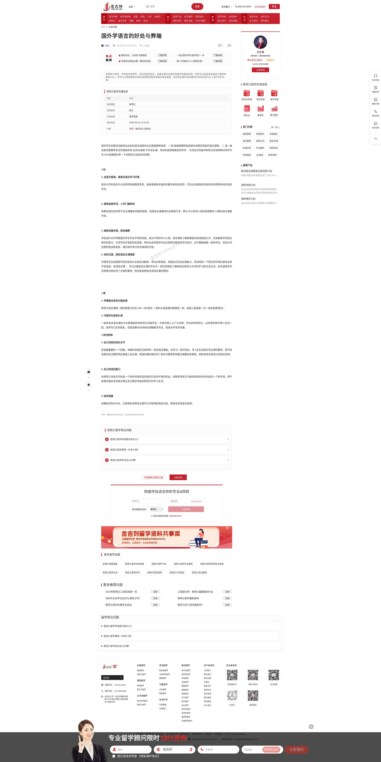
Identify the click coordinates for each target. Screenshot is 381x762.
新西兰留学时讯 (132, 572)
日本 (149, 16)
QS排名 (259, 155)
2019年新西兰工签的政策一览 (121, 592)
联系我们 (207, 674)
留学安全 (254, 16)
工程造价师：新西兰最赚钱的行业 (195, 592)
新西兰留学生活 (110, 572)
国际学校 (177, 21)
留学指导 (272, 155)
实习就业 (254, 21)
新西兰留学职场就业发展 (211, 564)
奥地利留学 (186, 713)
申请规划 (247, 155)
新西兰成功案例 (199, 572)
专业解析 (260, 148)
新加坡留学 (163, 670)
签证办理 (274, 141)
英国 (135, 16)
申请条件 (260, 134)
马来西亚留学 (164, 674)
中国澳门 (162, 709)
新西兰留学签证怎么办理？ (117, 646)
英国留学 (140, 686)
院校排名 (199, 16)
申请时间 (247, 148)
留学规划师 (125, 16)
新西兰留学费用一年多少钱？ (118, 636)
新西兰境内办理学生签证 (119, 605)
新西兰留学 (141, 705)
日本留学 (162, 690)
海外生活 (265, 16)
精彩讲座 (188, 21)
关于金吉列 (260, 7)
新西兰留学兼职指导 (188, 598)
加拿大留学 (141, 674)
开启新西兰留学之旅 (153, 477)
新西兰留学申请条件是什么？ (118, 626)
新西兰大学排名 (177, 572)
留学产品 (177, 16)
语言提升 (233, 16)
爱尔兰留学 (141, 690)
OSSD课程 (200, 21)
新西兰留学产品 (159, 564)
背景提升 (274, 134)
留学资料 (222, 16)
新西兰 (112, 21)
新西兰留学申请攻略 (134, 564)
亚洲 (145, 21)
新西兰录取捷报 (110, 564)
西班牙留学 (186, 674)
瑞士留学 (185, 705)
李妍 (106, 46)
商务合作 (207, 686)
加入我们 (207, 705)
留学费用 (247, 134)
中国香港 (162, 705)
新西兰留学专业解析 (183, 564)
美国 (142, 16)
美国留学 (140, 670)
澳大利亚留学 (142, 701)
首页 (103, 27)
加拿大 (157, 16)
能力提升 (222, 21)
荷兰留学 (185, 701)
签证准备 (233, 21)
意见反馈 (207, 678)
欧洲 (138, 21)
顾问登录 (207, 701)
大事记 (206, 682)
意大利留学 (186, 670)
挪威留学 (185, 690)
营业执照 (207, 694)
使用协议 (207, 690)
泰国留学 (162, 678)
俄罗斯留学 (186, 717)
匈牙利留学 (186, 709)
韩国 (131, 21)
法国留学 (185, 682)
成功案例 (188, 16)
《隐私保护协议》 (175, 516)
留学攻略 (113, 16)
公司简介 (207, 670)
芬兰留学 (185, 698)
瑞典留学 (185, 694)
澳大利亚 (122, 21)
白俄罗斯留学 (187, 721)
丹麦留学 (185, 678)
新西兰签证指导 (154, 572)
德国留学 (185, 686)
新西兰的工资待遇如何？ (191, 605)
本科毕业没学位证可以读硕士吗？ (123, 598)
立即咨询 (178, 477)
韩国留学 (162, 693)
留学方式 (260, 141)
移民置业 (265, 21)
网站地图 (207, 698)
